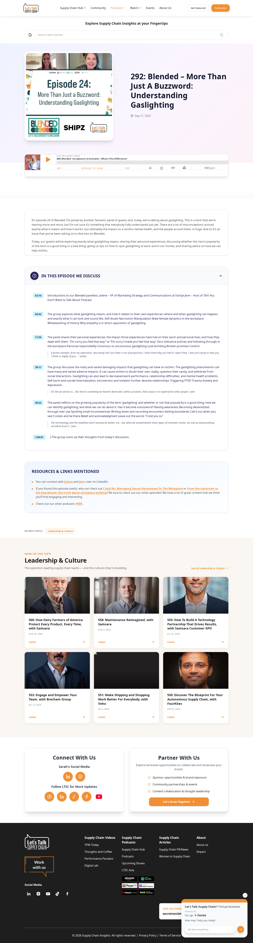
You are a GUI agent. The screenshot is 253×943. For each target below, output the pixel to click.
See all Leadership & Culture (208, 568)
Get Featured (198, 8)
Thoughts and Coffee (98, 852)
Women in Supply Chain (174, 856)
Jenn (82, 482)
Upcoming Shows (133, 863)
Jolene (68, 482)
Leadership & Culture (60, 531)
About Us (165, 8)
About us (202, 845)
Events (150, 8)
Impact (201, 852)
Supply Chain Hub (71, 8)
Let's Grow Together (176, 802)
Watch (134, 8)
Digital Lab (91, 865)
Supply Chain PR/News (173, 849)
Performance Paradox (99, 858)
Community (98, 8)
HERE (78, 504)
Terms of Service (170, 935)
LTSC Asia (128, 870)
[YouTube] (48, 894)
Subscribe (220, 8)
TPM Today (92, 845)
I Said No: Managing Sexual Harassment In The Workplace (143, 488)
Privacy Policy (147, 935)
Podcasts (117, 8)
